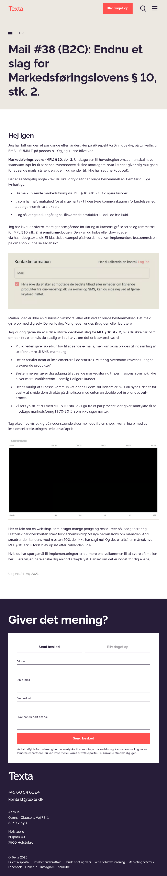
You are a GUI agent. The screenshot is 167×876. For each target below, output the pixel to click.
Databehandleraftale (47, 862)
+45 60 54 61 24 (24, 792)
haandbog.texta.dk (28, 238)
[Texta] (15, 8)
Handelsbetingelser (78, 862)
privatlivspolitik (87, 753)
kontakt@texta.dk (25, 799)
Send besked (49, 647)
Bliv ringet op (117, 647)
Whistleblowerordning (109, 862)
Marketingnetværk (141, 862)
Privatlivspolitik (18, 862)
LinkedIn (31, 867)
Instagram (47, 867)
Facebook (15, 867)
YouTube (64, 867)
